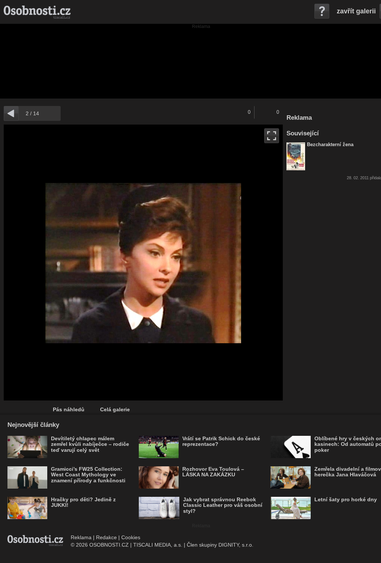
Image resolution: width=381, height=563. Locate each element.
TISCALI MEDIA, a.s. (157, 545)
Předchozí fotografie (73, 262)
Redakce (106, 537)
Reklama (81, 537)
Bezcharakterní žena (330, 144)
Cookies (130, 537)
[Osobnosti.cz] (37, 12)
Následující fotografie (213, 262)
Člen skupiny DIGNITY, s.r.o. (220, 545)
